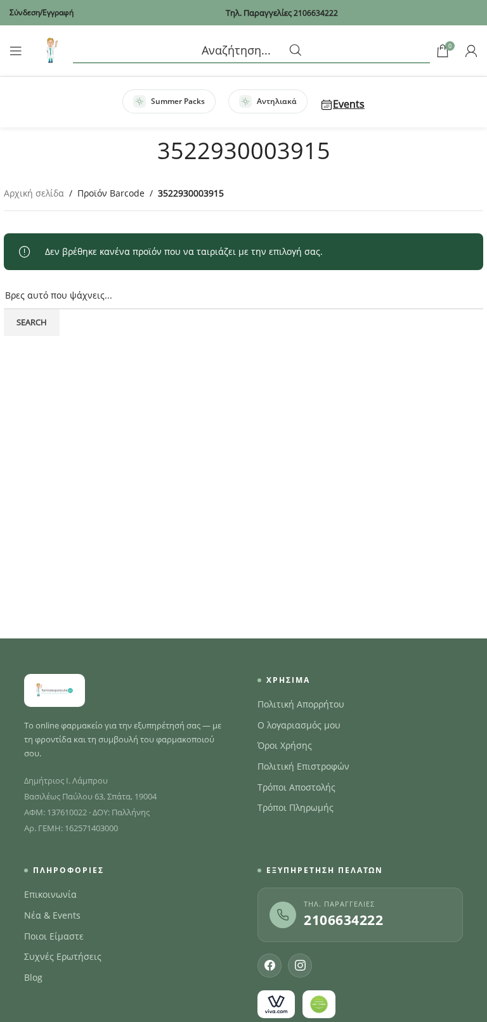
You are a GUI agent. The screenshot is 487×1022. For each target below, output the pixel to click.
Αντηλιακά (277, 101)
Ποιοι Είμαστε (54, 936)
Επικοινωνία (50, 894)
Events (349, 104)
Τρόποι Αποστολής (296, 787)
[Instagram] (300, 966)
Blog (33, 977)
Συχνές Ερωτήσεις (62, 956)
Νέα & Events (52, 915)
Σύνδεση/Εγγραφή (42, 12)
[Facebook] (269, 966)
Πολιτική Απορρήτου (300, 704)
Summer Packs (178, 101)
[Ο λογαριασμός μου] (471, 50)
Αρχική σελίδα (34, 193)
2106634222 (343, 920)
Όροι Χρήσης (284, 745)
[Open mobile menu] (16, 50)
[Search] (251, 50)
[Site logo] (51, 50)
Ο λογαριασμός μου (299, 725)
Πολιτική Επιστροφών (303, 766)
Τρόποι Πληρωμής (295, 807)
